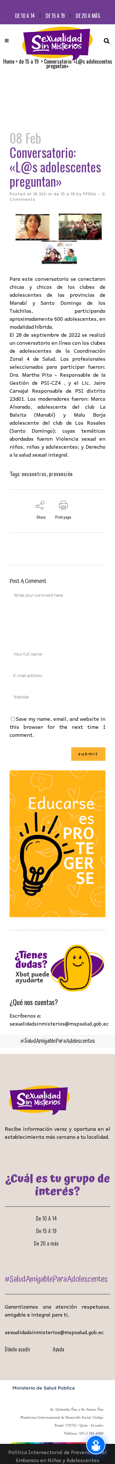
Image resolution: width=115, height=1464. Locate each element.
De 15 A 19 (55, 16)
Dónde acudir (18, 1349)
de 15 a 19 (64, 194)
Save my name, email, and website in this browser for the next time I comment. (57, 726)
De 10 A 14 (25, 16)
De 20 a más (88, 16)
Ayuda (58, 1349)
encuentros (34, 474)
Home (8, 61)
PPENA (89, 194)
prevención (61, 474)
